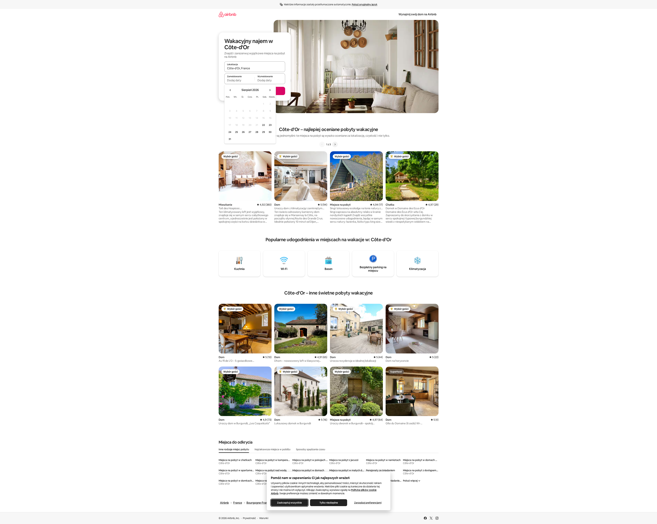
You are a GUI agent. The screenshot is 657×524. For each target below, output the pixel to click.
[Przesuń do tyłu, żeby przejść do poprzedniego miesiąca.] (230, 90)
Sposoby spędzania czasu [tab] (310, 449)
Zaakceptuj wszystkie (289, 502)
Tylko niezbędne (328, 502)
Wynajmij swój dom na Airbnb (417, 14)
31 (230, 139)
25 (236, 132)
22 (263, 125)
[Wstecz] (322, 144)
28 (256, 132)
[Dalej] (335, 144)
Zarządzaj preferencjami (367, 502)
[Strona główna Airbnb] (227, 14)
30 (270, 132)
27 (250, 132)
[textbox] (239, 80)
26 (243, 132)
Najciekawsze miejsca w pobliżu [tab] (272, 449)
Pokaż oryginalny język (364, 4)
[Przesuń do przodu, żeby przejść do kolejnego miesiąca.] (270, 90)
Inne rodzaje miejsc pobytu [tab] (234, 449)
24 (229, 132)
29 (263, 132)
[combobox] (254, 68)
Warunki (263, 518)
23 (270, 125)
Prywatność (249, 518)
